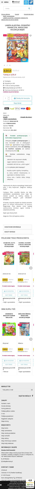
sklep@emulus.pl (8, 461)
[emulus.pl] (16, 2)
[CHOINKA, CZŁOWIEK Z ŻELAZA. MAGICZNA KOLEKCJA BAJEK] (24, 258)
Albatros (20, 343)
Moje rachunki (5, 436)
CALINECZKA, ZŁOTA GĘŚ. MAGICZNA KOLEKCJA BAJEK (9, 244)
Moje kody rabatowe (7, 443)
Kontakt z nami (5, 403)
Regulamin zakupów (7, 419)
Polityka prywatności (7, 416)
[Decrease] (9, 99)
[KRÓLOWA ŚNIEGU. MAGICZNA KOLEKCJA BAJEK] (24, 329)
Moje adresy (5, 438)
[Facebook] (32, 396)
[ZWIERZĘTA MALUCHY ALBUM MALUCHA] (9, 329)
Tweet (4, 65)
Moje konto (4, 428)
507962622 (6, 459)
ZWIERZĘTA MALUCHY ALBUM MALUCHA (9, 315)
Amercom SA (6, 274)
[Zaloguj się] (26, 2)
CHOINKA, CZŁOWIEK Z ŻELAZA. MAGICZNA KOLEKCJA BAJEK (24, 244)
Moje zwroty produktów (8, 433)
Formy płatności (6, 408)
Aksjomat (5, 343)
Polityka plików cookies (8, 411)
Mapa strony (5, 421)
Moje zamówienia (6, 430)
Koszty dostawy (6, 406)
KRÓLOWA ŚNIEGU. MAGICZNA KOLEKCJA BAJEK (24, 315)
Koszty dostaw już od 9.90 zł (13, 88)
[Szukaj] (29, 8)
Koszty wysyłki (10, 232)
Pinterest (10, 65)
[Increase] (9, 97)
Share (7, 65)
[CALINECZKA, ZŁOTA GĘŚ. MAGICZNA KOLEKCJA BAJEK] (9, 258)
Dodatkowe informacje (13, 227)
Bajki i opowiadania (9, 302)
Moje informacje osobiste (8, 441)
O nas (3, 413)
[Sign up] (32, 389)
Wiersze (6, 371)
